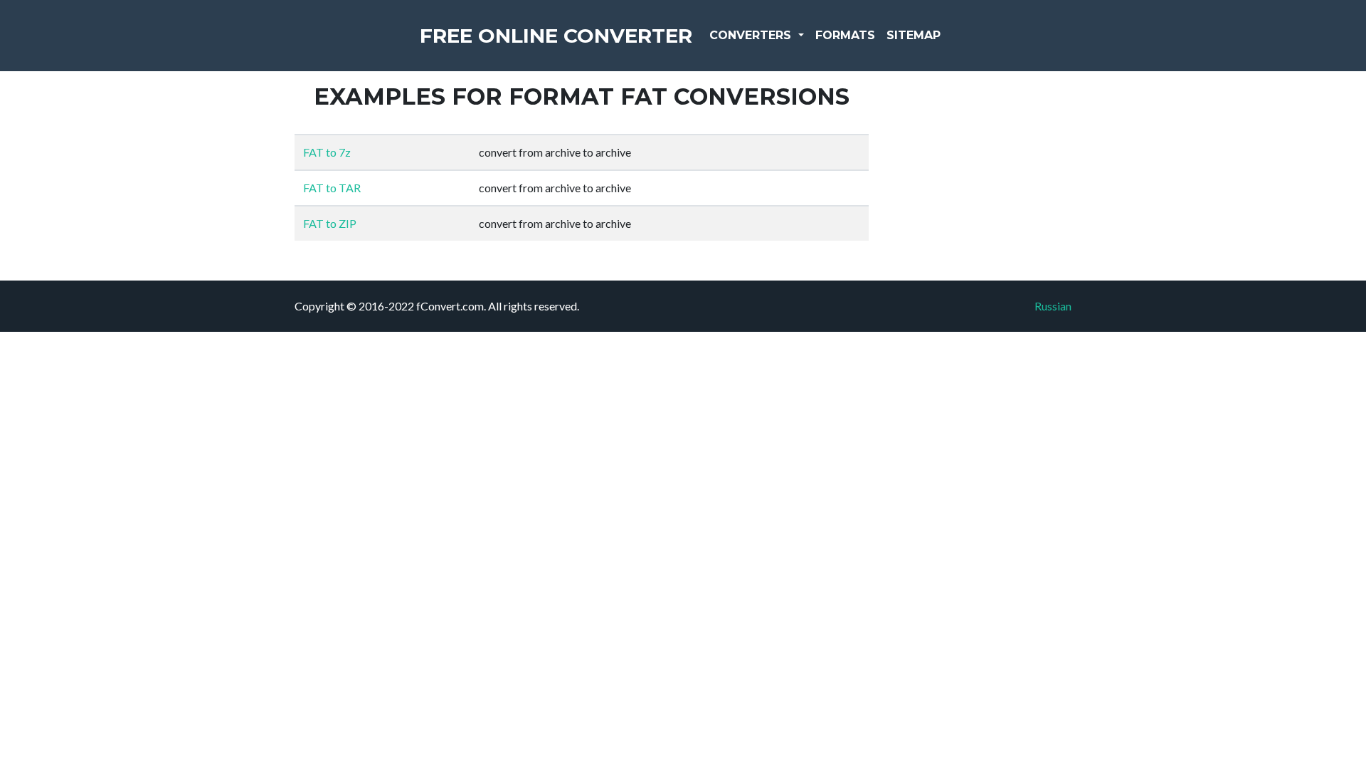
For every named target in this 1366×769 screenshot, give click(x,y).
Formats (845, 35)
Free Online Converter (556, 35)
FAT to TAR (332, 187)
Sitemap (913, 35)
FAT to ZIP (329, 223)
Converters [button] (752, 35)
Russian (1052, 306)
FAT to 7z (327, 152)
